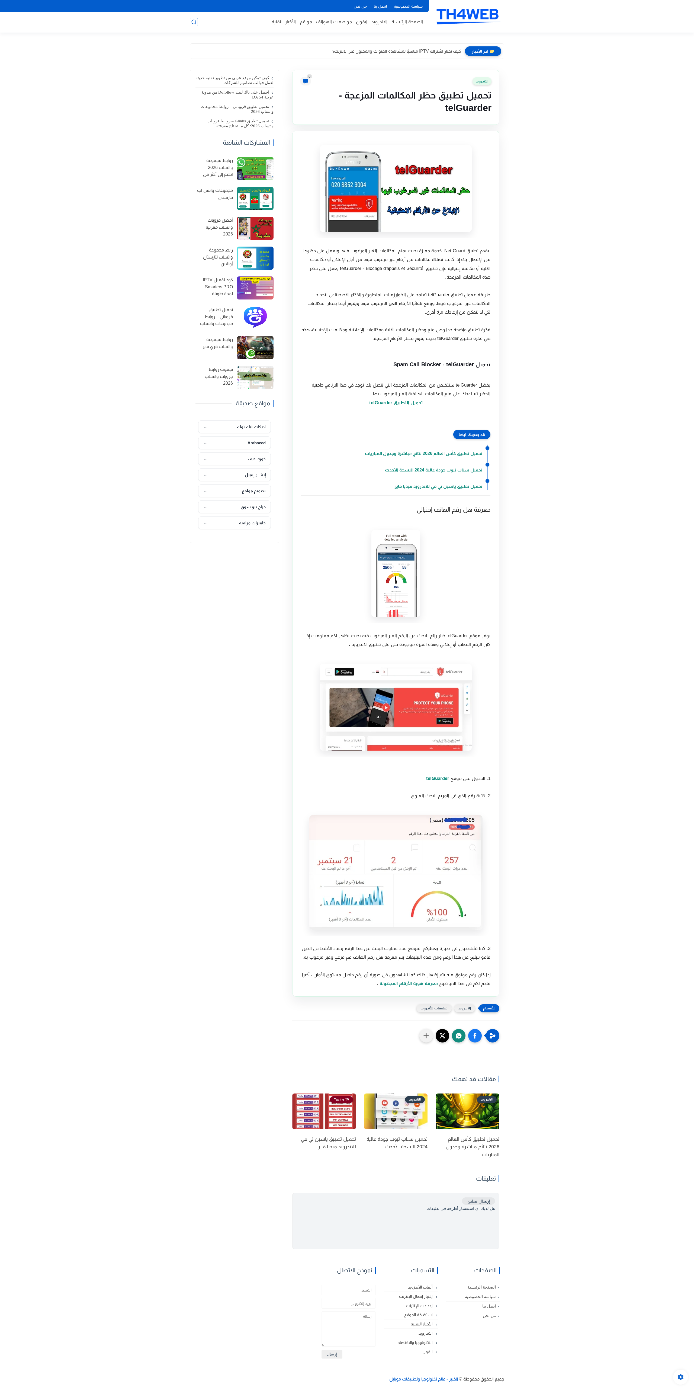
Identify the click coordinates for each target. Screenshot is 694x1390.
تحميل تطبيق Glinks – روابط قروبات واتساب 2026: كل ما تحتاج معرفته (240, 123)
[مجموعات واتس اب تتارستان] (255, 198)
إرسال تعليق (478, 1201)
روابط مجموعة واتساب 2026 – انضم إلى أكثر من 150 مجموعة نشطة (215, 168)
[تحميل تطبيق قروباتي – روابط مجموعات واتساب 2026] (255, 317)
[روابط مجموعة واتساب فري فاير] (255, 347)
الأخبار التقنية (284, 21)
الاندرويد (379, 21)
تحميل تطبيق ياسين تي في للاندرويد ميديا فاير (438, 486)
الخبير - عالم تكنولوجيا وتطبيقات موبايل (423, 1379)
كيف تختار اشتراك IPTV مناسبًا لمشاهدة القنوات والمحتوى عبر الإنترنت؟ (396, 51)
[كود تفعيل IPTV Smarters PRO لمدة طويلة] (255, 287)
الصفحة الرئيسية (407, 21)
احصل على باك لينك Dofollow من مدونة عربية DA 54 (237, 94)
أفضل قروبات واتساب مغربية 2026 (219, 227)
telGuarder (437, 778)
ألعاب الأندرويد (420, 1287)
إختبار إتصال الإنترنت (416, 1296)
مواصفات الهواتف (334, 21)
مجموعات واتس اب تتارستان (215, 194)
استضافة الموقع (418, 1314)
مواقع (306, 21)
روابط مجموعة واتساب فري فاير (218, 343)
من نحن (360, 6)
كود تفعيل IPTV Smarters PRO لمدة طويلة (218, 287)
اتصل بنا (380, 6)
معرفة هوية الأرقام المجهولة (409, 983)
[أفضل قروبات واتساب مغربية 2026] (255, 228)
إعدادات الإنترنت (419, 1305)
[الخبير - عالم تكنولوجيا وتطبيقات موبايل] (468, 15)
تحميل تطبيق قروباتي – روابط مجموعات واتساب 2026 (237, 109)
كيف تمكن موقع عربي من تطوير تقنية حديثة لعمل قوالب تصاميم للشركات (234, 80)
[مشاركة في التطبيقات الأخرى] (426, 1035)
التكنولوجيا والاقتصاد (415, 1342)
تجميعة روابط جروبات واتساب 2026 (219, 376)
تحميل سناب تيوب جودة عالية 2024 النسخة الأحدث (433, 470)
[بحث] (194, 22)
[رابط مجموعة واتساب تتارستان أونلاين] (255, 258)
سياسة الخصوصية (408, 6)
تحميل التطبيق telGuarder (396, 402)
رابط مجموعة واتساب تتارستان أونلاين (218, 257)
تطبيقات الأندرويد (434, 1008)
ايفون (361, 21)
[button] (475, 1035)
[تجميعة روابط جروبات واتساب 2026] (255, 377)
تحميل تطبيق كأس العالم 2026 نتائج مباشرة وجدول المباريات (423, 453)
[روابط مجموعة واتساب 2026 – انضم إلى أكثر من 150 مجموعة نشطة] (255, 168)
